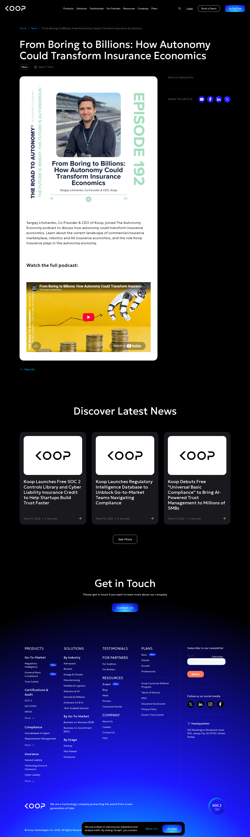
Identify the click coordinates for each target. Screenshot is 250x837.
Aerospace (70, 663)
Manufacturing (72, 680)
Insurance (32, 754)
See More (125, 539)
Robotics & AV (72, 691)
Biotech (68, 668)
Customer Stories (112, 706)
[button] (68, 8)
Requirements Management (40, 738)
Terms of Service (150, 692)
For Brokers (108, 669)
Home (23, 28)
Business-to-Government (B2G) (78, 729)
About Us (107, 721)
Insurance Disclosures (153, 703)
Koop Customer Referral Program (155, 685)
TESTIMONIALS (115, 648)
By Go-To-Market (76, 716)
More (30, 718)
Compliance (33, 727)
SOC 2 (28, 700)
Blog (104, 689)
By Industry (72, 657)
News (34, 28)
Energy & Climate (73, 674)
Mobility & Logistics (74, 685)
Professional (148, 671)
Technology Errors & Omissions (36, 767)
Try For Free (234, 8)
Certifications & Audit (36, 692)
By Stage (70, 740)
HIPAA (28, 711)
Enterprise (69, 756)
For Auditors (109, 663)
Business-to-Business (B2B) (79, 722)
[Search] (179, 8)
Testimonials (97, 8)
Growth (145, 665)
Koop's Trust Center (152, 714)
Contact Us (125, 608)
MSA (144, 698)
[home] (15, 8)
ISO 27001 (31, 706)
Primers (106, 701)
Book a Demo (208, 8)
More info (152, 828)
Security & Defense (74, 696)
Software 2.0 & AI (73, 702)
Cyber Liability (32, 774)
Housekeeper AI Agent (37, 733)
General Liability (33, 760)
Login (190, 8)
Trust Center (32, 681)
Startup (68, 745)
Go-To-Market (35, 657)
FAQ (104, 738)
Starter (145, 660)
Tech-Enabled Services (76, 708)
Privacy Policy (148, 709)
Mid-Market (70, 751)
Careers (106, 727)
